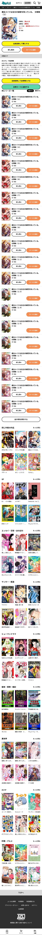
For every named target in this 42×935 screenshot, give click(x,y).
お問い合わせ (25, 905)
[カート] (39, 3)
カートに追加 (31, 50)
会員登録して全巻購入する (21, 81)
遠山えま (27, 21)
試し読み (11, 50)
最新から (37, 91)
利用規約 (21, 901)
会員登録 (27, 3)
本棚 (35, 933)
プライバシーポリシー (11, 905)
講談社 (27, 24)
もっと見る (36, 427)
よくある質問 (12, 901)
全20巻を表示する (21, 419)
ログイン (19, 3)
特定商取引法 (30, 901)
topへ (21, 893)
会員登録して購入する (21, 44)
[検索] (34, 3)
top (3, 7)
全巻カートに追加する (21, 87)
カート (21, 933)
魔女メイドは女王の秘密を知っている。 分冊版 (27, 7)
